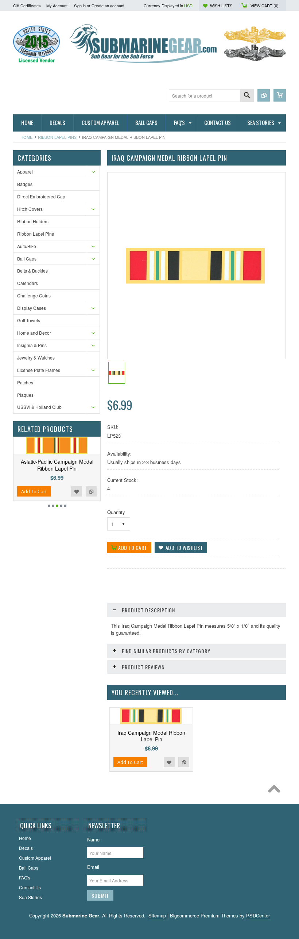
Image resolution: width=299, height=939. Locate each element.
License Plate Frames (38, 370)
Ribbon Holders (32, 221)
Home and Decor (34, 333)
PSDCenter (258, 915)
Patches (25, 382)
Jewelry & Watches (36, 357)
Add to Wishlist (76, 491)
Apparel (25, 171)
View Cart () (265, 5)
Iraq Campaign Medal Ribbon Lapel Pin (151, 736)
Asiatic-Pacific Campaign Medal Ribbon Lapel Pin (57, 465)
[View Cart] (279, 95)
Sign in (80, 5)
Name (93, 839)
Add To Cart (34, 491)
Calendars (27, 283)
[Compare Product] (263, 95)
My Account (56, 5)
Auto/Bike (26, 246)
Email (93, 866)
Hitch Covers (30, 209)
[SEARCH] (246, 96)
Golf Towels (28, 320)
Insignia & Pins (32, 345)
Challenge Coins (34, 295)
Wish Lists (221, 5)
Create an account (108, 5)
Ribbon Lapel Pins (57, 137)
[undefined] (195, 281)
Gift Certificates (27, 5)
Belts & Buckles (32, 270)
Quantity (116, 512)
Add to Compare (91, 491)
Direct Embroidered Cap (41, 196)
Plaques (25, 395)
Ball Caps (26, 258)
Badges (24, 184)
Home (26, 137)
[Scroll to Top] (276, 791)
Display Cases (31, 308)
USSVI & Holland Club (39, 407)
